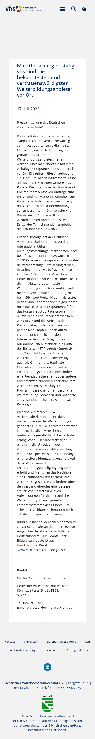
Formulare (50, 650)
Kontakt (10, 641)
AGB (88, 641)
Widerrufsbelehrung (23, 650)
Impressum (31, 641)
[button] (62, 8)
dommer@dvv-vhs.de (57, 607)
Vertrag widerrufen (78, 650)
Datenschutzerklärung (61, 641)
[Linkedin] (47, 667)
